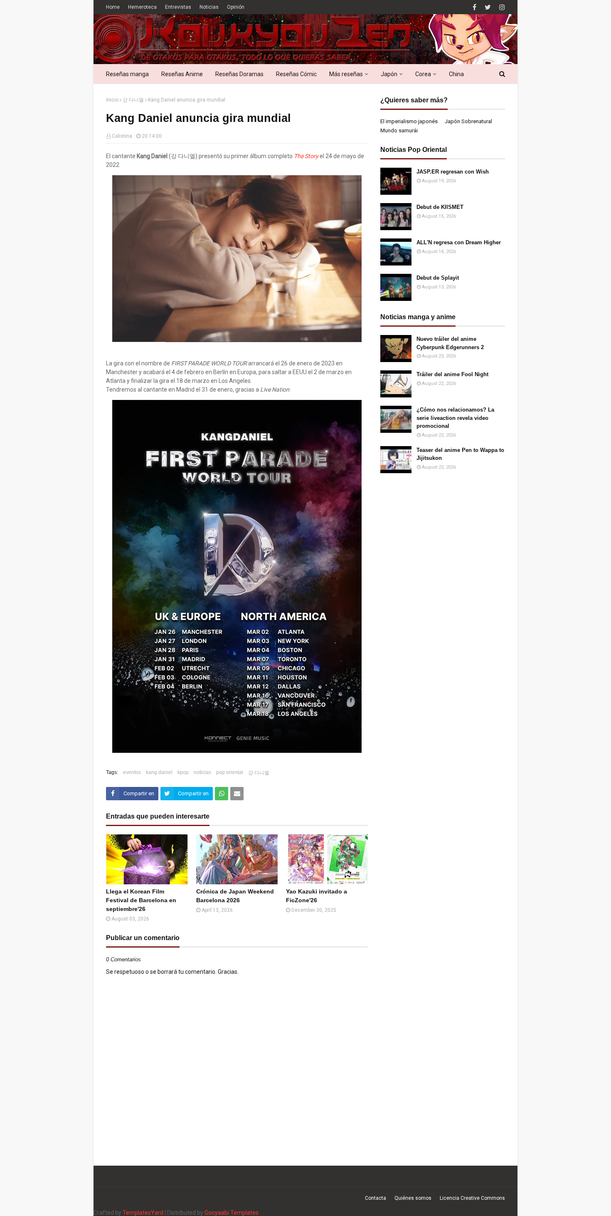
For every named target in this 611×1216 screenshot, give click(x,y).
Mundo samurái (399, 130)
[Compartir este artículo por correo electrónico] (237, 793)
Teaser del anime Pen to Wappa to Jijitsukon (460, 454)
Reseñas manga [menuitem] (127, 74)
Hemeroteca (142, 7)
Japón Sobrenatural (468, 121)
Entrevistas (178, 7)
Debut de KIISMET (439, 207)
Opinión (235, 7)
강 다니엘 (133, 100)
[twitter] (488, 7)
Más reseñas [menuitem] (346, 74)
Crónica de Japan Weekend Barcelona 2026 (235, 895)
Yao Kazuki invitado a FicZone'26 (316, 895)
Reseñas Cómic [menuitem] (296, 74)
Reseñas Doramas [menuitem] (239, 74)
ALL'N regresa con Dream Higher (458, 242)
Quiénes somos (412, 1198)
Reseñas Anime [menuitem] (182, 74)
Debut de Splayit (437, 278)
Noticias (209, 7)
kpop (183, 772)
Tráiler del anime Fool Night (452, 374)
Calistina (122, 136)
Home (113, 7)
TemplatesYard (143, 1212)
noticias (202, 772)
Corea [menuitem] (423, 74)
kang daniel (159, 772)
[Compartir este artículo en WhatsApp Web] (221, 793)
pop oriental (229, 772)
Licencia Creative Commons (472, 1198)
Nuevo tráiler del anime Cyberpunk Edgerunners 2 (450, 343)
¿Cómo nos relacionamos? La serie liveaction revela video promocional (455, 418)
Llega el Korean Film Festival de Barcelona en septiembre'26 (141, 900)
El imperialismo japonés (409, 121)
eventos (132, 772)
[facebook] (474, 7)
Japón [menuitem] (389, 74)
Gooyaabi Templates (231, 1212)
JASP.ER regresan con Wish (452, 172)
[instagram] (501, 7)
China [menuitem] (456, 74)
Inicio (112, 100)
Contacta (375, 1198)
